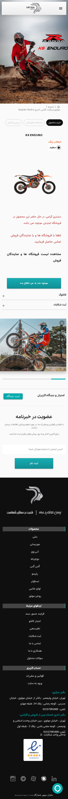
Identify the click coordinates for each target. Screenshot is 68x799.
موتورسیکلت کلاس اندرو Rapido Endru (39, 109)
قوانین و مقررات (35, 676)
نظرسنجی (35, 628)
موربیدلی (35, 544)
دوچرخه (35, 559)
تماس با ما (35, 643)
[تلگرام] (24, 778)
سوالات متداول (35, 658)
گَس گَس (35, 566)
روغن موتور (35, 596)
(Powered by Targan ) (24, 795)
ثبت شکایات (35, 636)
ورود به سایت (35, 683)
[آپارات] (34, 778)
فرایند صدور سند (34, 614)
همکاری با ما (35, 651)
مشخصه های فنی (34, 122)
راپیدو (51, 106)
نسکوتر (35, 581)
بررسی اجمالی (13, 122)
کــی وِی (35, 551)
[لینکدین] (54, 778)
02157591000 (50, 709)
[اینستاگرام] (13, 778)
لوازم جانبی (35, 588)
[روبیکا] (44, 778)
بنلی (35, 537)
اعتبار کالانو (35, 621)
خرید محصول (54, 122)
